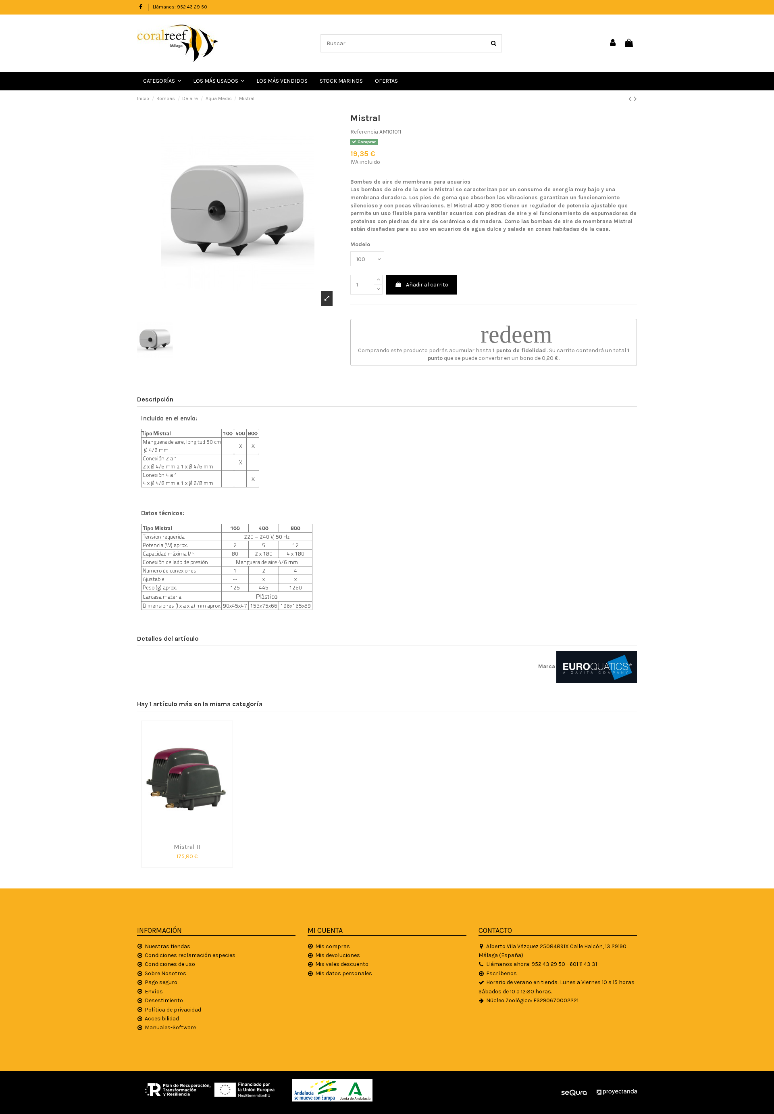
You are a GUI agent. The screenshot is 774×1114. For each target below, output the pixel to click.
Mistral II (187, 847)
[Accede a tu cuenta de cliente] (613, 43)
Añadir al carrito (427, 284)
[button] (218, 81)
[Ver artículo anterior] (631, 99)
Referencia (364, 131)
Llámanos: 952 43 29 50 (180, 7)
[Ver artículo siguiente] (635, 99)
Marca (546, 666)
